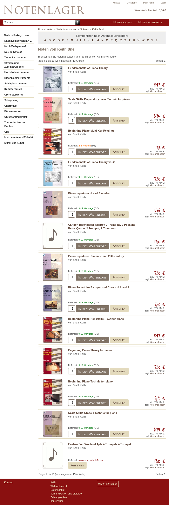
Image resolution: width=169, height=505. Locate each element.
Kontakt (116, 2)
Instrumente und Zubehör (19, 137)
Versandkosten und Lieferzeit (66, 493)
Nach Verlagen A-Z (15, 46)
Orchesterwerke (13, 94)
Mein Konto (148, 2)
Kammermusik (13, 89)
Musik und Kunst (14, 143)
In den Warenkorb (92, 89)
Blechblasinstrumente (17, 78)
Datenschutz (57, 489)
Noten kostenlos (150, 22)
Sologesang (11, 100)
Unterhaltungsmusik (16, 117)
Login (163, 2)
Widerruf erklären (107, 483)
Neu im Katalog (13, 52)
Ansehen (119, 89)
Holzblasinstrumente (16, 72)
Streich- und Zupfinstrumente (14, 65)
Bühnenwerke (12, 111)
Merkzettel (132, 2)
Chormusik (10, 105)
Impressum (56, 501)
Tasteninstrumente (15, 57)
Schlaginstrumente (15, 83)
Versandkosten (157, 91)
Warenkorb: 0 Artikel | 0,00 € (150, 10)
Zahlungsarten (58, 497)
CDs (6, 131)
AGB (53, 482)
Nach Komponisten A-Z (18, 40)
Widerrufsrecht (58, 486)
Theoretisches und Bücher (15, 124)
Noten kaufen (122, 22)
